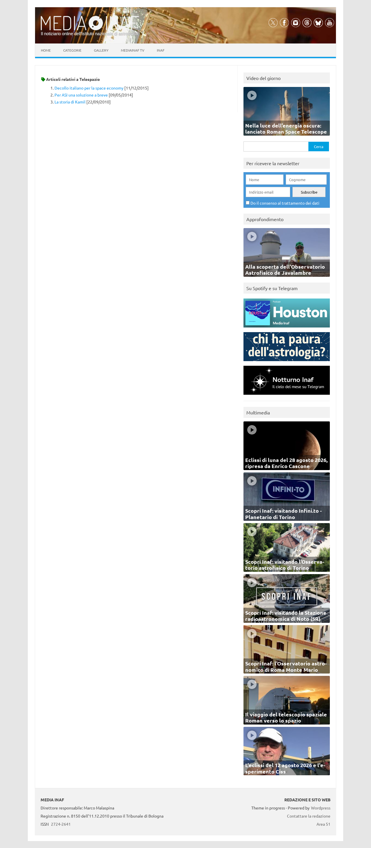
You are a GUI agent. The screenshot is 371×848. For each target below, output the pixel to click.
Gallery (101, 50)
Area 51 (323, 824)
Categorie (72, 50)
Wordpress (320, 807)
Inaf (160, 50)
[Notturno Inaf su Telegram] (286, 396)
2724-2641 (61, 824)
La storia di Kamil (70, 101)
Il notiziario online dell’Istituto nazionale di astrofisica (89, 33)
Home (46, 50)
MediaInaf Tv (132, 50)
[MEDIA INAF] (90, 29)
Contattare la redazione (308, 815)
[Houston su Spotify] (286, 328)
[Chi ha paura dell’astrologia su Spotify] (286, 362)
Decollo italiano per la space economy (88, 87)
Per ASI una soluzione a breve (81, 94)
